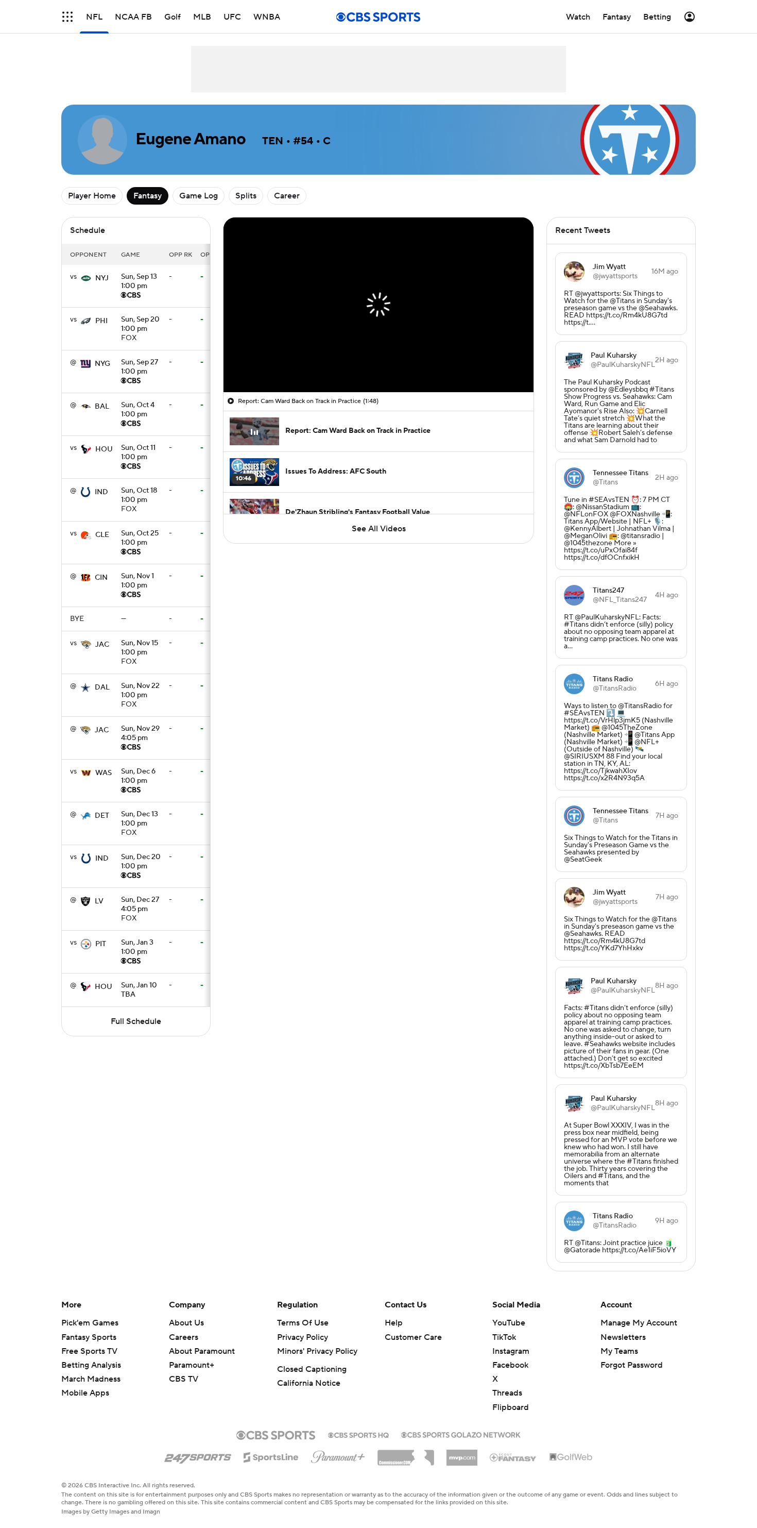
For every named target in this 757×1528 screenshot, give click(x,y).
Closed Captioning (312, 1369)
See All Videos (379, 529)
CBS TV (183, 1379)
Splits (245, 196)
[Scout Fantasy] (513, 1457)
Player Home (92, 196)
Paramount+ (191, 1365)
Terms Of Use (303, 1323)
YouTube (508, 1323)
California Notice (308, 1383)
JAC (102, 644)
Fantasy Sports (88, 1337)
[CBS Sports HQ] (358, 1434)
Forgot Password (631, 1365)
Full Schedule (136, 1021)
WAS (103, 773)
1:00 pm (139, 282)
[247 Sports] (197, 1455)
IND (101, 492)
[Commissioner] (405, 1454)
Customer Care (413, 1337)
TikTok (504, 1337)
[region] (378, 304)
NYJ (102, 278)
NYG (102, 363)
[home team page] (86, 278)
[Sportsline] (271, 1456)
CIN (101, 577)
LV (99, 901)
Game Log (198, 196)
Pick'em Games (89, 1323)
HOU (104, 449)
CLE (102, 535)
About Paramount (202, 1351)
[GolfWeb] (571, 1457)
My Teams (619, 1351)
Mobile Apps (85, 1393)
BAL (102, 406)
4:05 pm (140, 734)
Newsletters (623, 1337)
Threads (507, 1393)
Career (287, 196)
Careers (183, 1337)
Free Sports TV (89, 1351)
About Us (186, 1323)
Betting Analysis (91, 1365)
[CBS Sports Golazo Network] (461, 1434)
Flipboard (510, 1407)
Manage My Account (638, 1323)
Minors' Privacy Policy (317, 1351)
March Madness (91, 1379)
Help (394, 1323)
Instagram (510, 1351)
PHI (101, 321)
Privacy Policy (302, 1337)
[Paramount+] (338, 1455)
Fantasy (147, 196)
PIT (100, 944)
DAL (102, 687)
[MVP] (461, 1454)
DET (102, 815)
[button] (67, 16)
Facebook (510, 1365)
